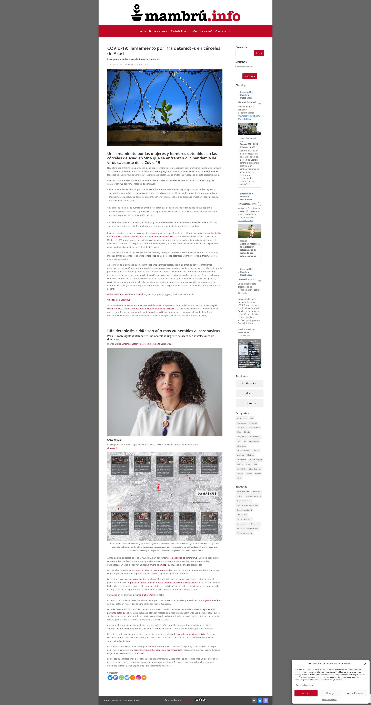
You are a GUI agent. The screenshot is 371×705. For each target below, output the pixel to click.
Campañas (256, 491)
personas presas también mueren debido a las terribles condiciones (163, 582)
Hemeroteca (129, 64)
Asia (251, 418)
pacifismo (240, 528)
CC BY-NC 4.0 (188, 700)
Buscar (258, 53)
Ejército (247, 432)
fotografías (206, 600)
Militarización (242, 524)
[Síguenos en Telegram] (254, 700)
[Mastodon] (115, 677)
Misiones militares (244, 450)
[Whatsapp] (121, 677)
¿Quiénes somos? (202, 31)
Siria (146, 64)
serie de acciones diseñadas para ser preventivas (158, 650)
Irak (238, 441)
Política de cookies (329, 699)
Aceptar (306, 693)
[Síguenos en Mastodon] (265, 700)
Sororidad (241, 469)
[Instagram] (138, 677)
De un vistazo (157, 31)
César (218, 600)
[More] (144, 677)
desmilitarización (243, 501)
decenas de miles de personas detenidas (152, 570)
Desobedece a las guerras (247, 505)
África (239, 478)
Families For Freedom (135, 294)
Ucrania (249, 473)
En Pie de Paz (123, 305)
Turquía (240, 473)
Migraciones (254, 441)
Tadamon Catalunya (120, 299)
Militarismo (241, 446)
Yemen (258, 473)
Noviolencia (241, 459)
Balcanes (253, 423)
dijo (115, 595)
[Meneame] (132, 677)
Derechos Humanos (253, 496)
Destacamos (255, 427)
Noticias (139, 64)
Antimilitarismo (243, 491)
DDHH (239, 496)
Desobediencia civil (244, 510)
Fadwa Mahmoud (115, 294)
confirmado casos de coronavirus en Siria (185, 634)
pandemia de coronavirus (184, 557)
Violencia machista (244, 533)
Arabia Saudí (242, 418)
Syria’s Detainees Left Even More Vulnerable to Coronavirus (143, 343)
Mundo (249, 393)
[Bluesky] (110, 677)
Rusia (248, 464)
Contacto (220, 31)
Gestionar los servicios (305, 685)
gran (145, 564)
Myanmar (240, 455)
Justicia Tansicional (244, 519)
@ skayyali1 (112, 448)
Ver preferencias (355, 693)
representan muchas (144, 579)
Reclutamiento (253, 528)
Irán (244, 441)
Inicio (143, 31)
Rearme (240, 464)
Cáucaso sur (242, 427)
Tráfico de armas (254, 469)
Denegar (330, 693)
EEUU (239, 432)
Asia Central (242, 423)
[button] (365, 663)
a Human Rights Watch (144, 595)
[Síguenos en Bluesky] (260, 700)
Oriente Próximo (255, 459)
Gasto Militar (178, 31)
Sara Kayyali (114, 440)
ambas (163, 564)
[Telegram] (127, 677)
